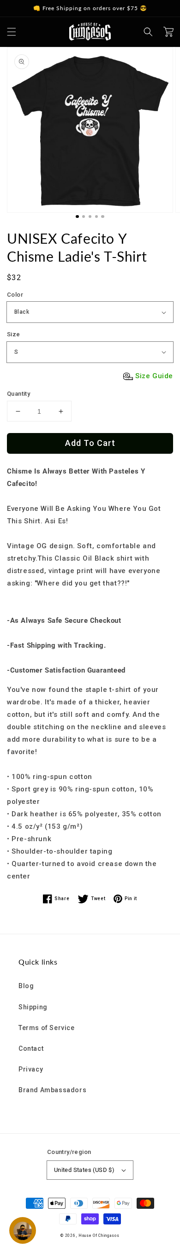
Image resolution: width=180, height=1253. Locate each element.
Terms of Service (46, 1027)
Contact (30, 1048)
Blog (26, 986)
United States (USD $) (84, 1169)
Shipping (33, 1007)
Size (13, 334)
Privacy (30, 1069)
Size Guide (154, 376)
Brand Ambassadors (52, 1090)
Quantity (18, 393)
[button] (11, 32)
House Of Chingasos (99, 1235)
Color (15, 294)
